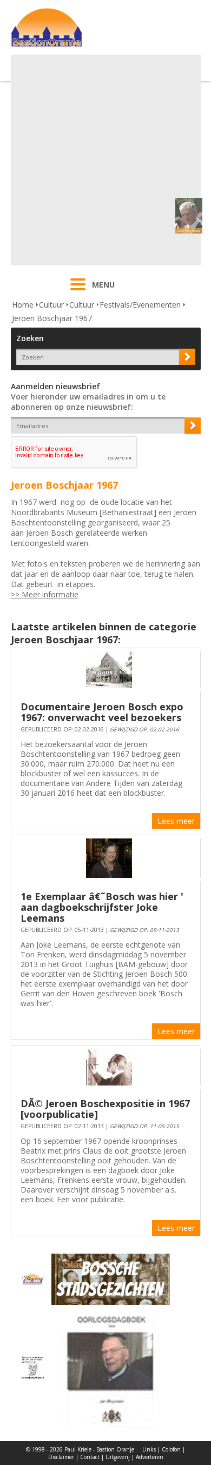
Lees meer (176, 821)
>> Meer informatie (44, 594)
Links (149, 1449)
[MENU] (77, 291)
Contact (90, 1457)
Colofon (171, 1449)
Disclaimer (61, 1457)
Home (23, 304)
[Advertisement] (105, 160)
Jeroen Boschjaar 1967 (52, 318)
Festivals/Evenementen (140, 304)
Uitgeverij (118, 1457)
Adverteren (149, 1457)
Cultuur (51, 304)
